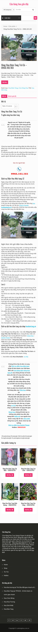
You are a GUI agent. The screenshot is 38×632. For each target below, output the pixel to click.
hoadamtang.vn (31, 326)
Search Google (24, 205)
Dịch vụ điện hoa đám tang (20, 366)
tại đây (26, 356)
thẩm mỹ (17, 416)
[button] (35, 18)
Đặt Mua (4, 82)
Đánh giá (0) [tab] (12, 96)
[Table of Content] (15, 106)
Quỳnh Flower (5, 338)
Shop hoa (12, 412)
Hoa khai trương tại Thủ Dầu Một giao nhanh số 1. (19, 587)
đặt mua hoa (27, 546)
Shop (5, 568)
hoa (34, 203)
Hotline (6, 575)
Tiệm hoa (23, 390)
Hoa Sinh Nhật (8, 605)
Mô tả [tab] (4, 96)
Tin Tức (6, 572)
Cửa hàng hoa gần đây (19, 4)
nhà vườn (26, 418)
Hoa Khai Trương (9, 602)
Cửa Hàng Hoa (23, 88)
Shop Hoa (30, 336)
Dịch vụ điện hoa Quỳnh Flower (19, 425)
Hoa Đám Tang (13, 88)
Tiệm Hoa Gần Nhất (18, 543)
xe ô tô (13, 405)
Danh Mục (7, 18)
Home (6, 564)
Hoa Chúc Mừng (9, 598)
